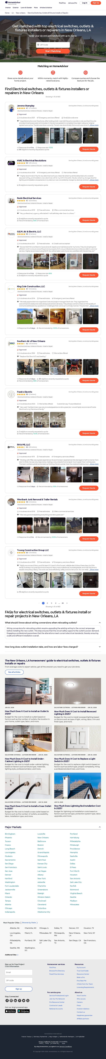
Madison (73, 901)
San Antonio (75, 878)
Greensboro (43, 890)
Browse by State (29, 923)
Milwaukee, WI (45, 933)
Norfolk (73, 886)
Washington (10, 882)
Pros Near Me (81, 981)
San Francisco (11, 867)
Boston (41, 845)
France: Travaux (27, 1037)
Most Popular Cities (11, 923)
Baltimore (42, 841)
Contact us (81, 1012)
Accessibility (63, 1042)
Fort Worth (74, 871)
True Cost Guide (83, 971)
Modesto (9, 856)
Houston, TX (89, 928)
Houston (73, 875)
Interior (8, 8)
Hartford (8, 878)
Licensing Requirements (85, 987)
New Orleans (43, 838)
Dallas (72, 864)
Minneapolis (43, 856)
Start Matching (53, 51)
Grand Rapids (43, 852)
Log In (84, 3)
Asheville (41, 882)
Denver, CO (74, 928)
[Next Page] (67, 603)
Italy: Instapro (53, 1037)
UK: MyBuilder (80, 1037)
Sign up (19, 989)
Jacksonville (10, 890)
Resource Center (83, 974)
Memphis (74, 852)
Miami (7, 893)
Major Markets (13, 827)
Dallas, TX (58, 928)
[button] (25, 135)
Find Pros (52, 967)
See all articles (14, 672)
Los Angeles (10, 852)
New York (42, 878)
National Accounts (56, 1009)
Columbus (42, 908)
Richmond (74, 890)
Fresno (8, 845)
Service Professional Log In (59, 996)
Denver (8, 875)
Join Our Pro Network (57, 999)
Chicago (8, 908)
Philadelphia (75, 841)
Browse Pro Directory (57, 971)
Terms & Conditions (65, 1046)
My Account (81, 967)
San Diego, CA (75, 940)
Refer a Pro (81, 977)
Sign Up (96, 3)
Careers (80, 1002)
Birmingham (10, 834)
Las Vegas (42, 871)
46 (63, 603)
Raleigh (41, 893)
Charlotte (42, 886)
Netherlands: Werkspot (67, 1037)
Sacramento (10, 860)
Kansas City (42, 864)
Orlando (8, 897)
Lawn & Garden (26, 8)
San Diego (9, 864)
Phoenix (8, 838)
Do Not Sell (54, 1042)
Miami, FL (29, 933)
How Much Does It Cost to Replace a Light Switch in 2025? (74, 760)
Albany (40, 875)
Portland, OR (30, 940)
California (47, 1042)
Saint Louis (42, 867)
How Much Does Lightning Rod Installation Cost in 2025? (77, 807)
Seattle (73, 897)
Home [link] (7, 13)
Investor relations (83, 1009)
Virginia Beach (76, 893)
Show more (94, 125)
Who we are (81, 999)
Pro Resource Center (56, 1002)
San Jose (8, 871)
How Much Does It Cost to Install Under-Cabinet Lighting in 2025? (24, 760)
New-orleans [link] (20, 13)
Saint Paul (42, 860)
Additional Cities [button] (10, 955)
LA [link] (13, 13)
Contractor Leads (55, 1005)
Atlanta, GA (14, 928)
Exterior (16, 8)
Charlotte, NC (30, 928)
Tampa (8, 901)
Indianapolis (10, 912)
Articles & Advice (46, 8)
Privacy (41, 1042)
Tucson (8, 841)
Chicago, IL (44, 928)
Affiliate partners (83, 1019)
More (36, 8)
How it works (81, 996)
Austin (72, 860)
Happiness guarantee (84, 1015)
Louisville (41, 834)
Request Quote (89, 149)
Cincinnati (42, 901)
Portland (73, 834)
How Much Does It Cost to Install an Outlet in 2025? (27, 712)
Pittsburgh (74, 845)
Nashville (74, 856)
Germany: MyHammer (40, 1037)
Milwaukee (74, 904)
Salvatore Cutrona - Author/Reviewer (70, 707)
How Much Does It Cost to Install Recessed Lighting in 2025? (75, 712)
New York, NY (89, 933)
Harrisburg (74, 838)
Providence (75, 849)
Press (79, 1005)
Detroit (41, 849)
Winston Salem (44, 897)
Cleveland (42, 904)
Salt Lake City (76, 882)
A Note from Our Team (85, 984)
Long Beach (10, 849)
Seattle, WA (15, 948)
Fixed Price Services (56, 974)
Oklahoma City (44, 912)
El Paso (73, 867)
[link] (53, 108)
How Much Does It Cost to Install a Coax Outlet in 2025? (28, 807)
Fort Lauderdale (12, 886)
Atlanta (8, 904)
